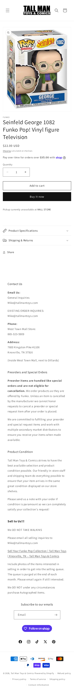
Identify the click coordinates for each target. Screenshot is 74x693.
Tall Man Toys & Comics (22, 673)
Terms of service (38, 679)
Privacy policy (19, 679)
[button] (7, 10)
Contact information (38, 685)
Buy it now (37, 196)
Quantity (7, 164)
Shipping (7, 151)
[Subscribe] (56, 614)
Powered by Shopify (44, 673)
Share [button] (10, 252)
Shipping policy (57, 679)
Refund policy (64, 673)
